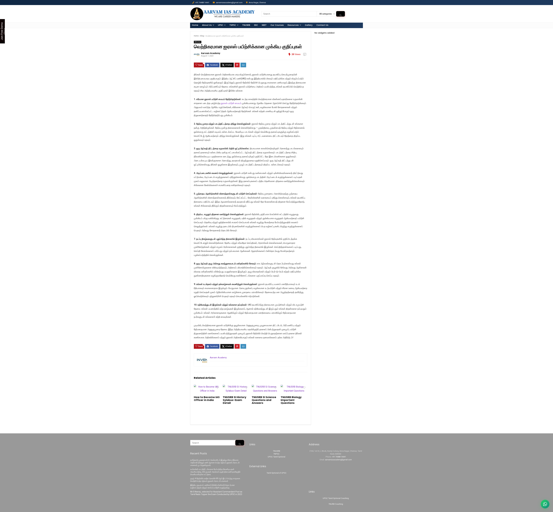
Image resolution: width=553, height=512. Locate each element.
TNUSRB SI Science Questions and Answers (264, 400)
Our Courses (277, 25)
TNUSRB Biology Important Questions (291, 400)
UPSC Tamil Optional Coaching (336, 498)
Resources (293, 25)
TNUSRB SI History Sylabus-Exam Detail (234, 400)
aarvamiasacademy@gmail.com (338, 460)
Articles (197, 42)
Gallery (309, 25)
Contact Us (322, 25)
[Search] (340, 14)
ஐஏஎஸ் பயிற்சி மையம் (231, 103)
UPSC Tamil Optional (276, 457)
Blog (202, 36)
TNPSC (276, 454)
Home (195, 25)
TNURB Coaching (335, 504)
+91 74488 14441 (339, 457)
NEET (264, 25)
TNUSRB (246, 25)
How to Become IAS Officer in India (207, 398)
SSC (256, 25)
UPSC (220, 25)
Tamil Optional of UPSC (276, 473)
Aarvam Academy (210, 53)
